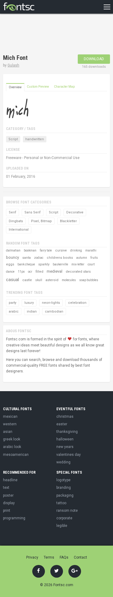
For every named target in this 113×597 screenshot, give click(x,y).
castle (27, 280)
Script (13, 139)
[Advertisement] (51, 35)
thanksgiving (67, 432)
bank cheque (26, 264)
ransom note (67, 510)
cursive (61, 250)
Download (94, 59)
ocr (30, 271)
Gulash (13, 65)
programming (14, 518)
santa (26, 258)
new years (65, 447)
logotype (63, 480)
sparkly (43, 264)
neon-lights (51, 303)
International (19, 230)
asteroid (52, 280)
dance (10, 271)
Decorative (74, 212)
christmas (65, 416)
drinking (76, 250)
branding (63, 487)
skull (38, 280)
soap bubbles (88, 280)
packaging (65, 495)
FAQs (64, 557)
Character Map (64, 86)
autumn (81, 257)
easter (61, 424)
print (6, 510)
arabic (14, 311)
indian (32, 311)
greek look (11, 439)
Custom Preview (38, 86)
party (12, 303)
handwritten (34, 139)
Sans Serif (32, 212)
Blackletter (68, 221)
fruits (94, 257)
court (91, 264)
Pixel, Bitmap (41, 221)
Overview (15, 87)
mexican (10, 416)
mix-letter (77, 264)
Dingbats (16, 221)
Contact (80, 557)
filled (39, 272)
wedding (63, 462)
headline (10, 480)
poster (8, 495)
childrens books (60, 258)
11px (21, 271)
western (10, 424)
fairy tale (46, 250)
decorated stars (78, 272)
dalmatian (13, 250)
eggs (10, 264)
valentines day (68, 455)
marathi (90, 250)
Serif (12, 212)
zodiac (38, 257)
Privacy (32, 557)
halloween (65, 439)
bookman (30, 250)
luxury (29, 303)
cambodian (54, 311)
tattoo (61, 503)
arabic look (12, 447)
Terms (49, 557)
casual (12, 279)
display (9, 503)
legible (61, 526)
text (6, 487)
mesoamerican (16, 455)
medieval (54, 271)
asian (7, 432)
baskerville (60, 264)
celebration (77, 303)
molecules (69, 280)
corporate (64, 518)
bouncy (12, 257)
